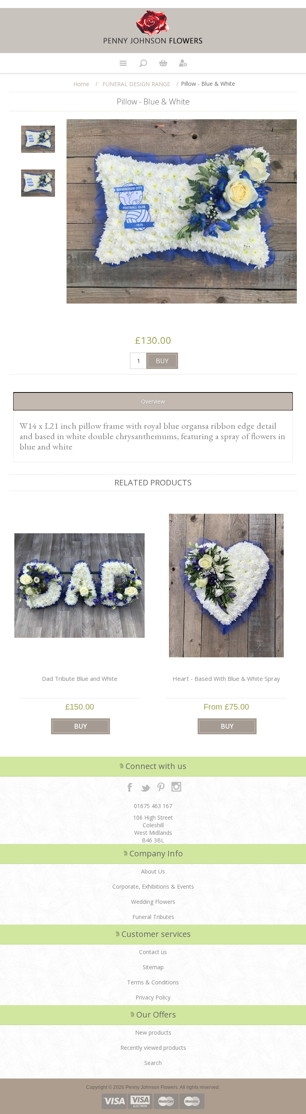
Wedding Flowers (153, 901)
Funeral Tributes (153, 917)
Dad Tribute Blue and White (80, 678)
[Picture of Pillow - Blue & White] (38, 139)
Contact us (153, 952)
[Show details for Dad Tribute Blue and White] (79, 585)
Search (153, 1063)
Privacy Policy (153, 997)
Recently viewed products (153, 1047)
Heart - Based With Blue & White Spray (226, 678)
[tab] (153, 401)
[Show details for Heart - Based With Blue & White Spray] (226, 585)
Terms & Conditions (153, 982)
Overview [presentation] (153, 401)
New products (153, 1032)
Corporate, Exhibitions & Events (153, 886)
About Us (153, 871)
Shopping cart (163, 63)
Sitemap (153, 967)
